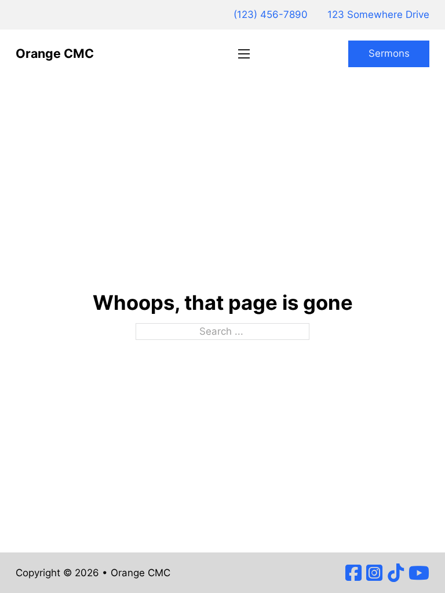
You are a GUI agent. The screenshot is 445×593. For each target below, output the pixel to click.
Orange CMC (55, 53)
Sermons (389, 53)
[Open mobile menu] (244, 53)
